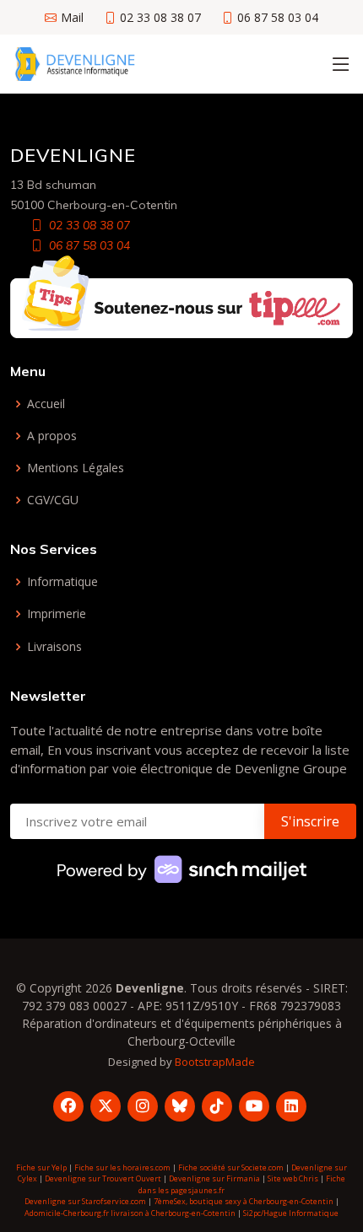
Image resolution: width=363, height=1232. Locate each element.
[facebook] (68, 1106)
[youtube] (254, 1106)
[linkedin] (291, 1106)
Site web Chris (293, 1178)
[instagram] (142, 1106)
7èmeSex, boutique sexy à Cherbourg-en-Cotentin (243, 1201)
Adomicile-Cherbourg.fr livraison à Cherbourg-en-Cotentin (130, 1213)
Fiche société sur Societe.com (231, 1167)
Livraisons (54, 647)
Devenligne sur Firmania (214, 1178)
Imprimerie (56, 614)
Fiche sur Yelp (41, 1167)
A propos (52, 436)
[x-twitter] (105, 1106)
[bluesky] (180, 1106)
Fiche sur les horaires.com (122, 1167)
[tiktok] (217, 1106)
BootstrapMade (215, 1061)
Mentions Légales (75, 468)
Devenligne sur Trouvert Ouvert (103, 1178)
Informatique (62, 582)
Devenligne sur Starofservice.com (85, 1201)
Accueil (46, 404)
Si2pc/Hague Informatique (291, 1213)
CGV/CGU (53, 500)
